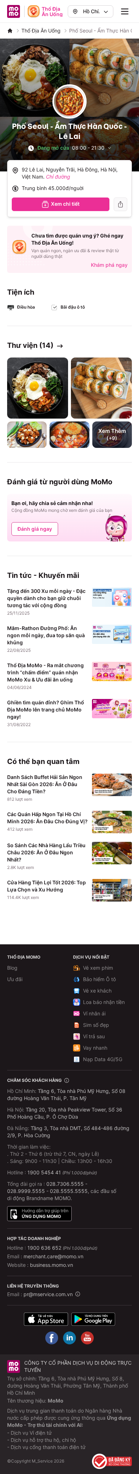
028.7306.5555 (65, 1184)
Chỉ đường (58, 177)
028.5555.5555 (69, 1191)
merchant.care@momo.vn (53, 1256)
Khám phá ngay (109, 265)
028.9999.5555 (26, 1191)
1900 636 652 (62, 1248)
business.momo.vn (51, 1265)
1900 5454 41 (44, 1172)
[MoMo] (10, 31)
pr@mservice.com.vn (48, 1294)
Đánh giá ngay (34, 529)
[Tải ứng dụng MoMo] (46, 1319)
